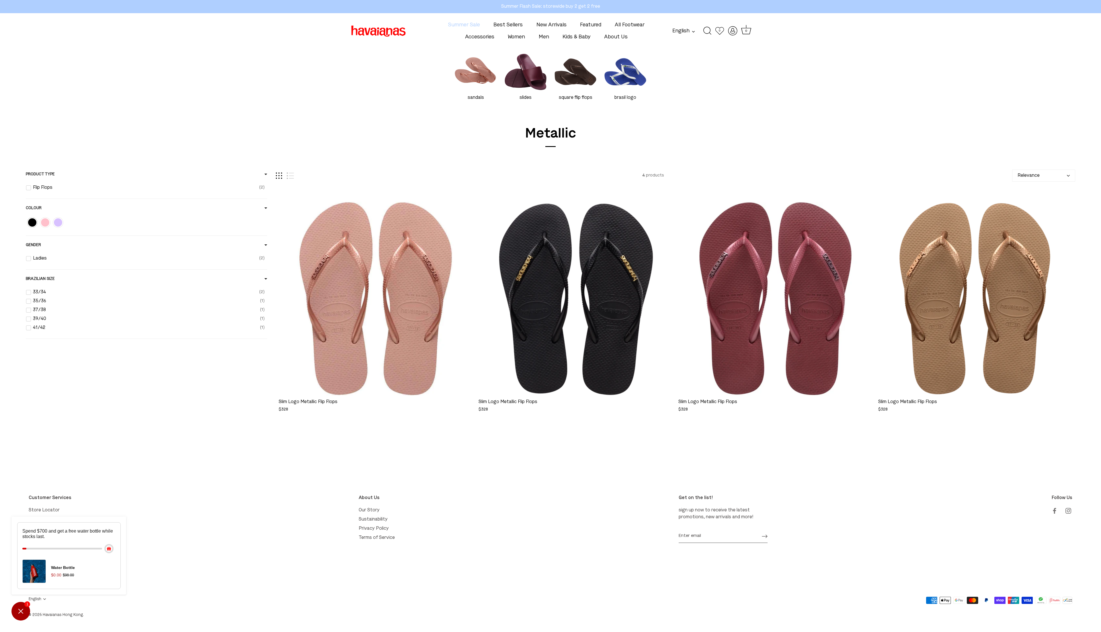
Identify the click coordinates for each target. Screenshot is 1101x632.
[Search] (707, 31)
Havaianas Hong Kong (63, 615)
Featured (590, 25)
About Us (616, 37)
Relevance (1029, 175)
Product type (40, 174)
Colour (34, 208)
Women (516, 37)
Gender (33, 245)
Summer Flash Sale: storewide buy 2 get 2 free (550, 6)
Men (544, 37)
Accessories (479, 37)
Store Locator (44, 510)
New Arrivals (551, 25)
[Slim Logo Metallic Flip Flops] (376, 299)
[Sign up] (765, 536)
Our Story (369, 510)
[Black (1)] (32, 222)
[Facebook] (1054, 510)
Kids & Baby (577, 37)
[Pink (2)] (45, 222)
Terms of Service (377, 537)
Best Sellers (508, 25)
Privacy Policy (374, 528)
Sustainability (373, 519)
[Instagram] (1068, 510)
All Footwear (630, 25)
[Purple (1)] (58, 222)
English (681, 31)
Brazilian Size (40, 279)
